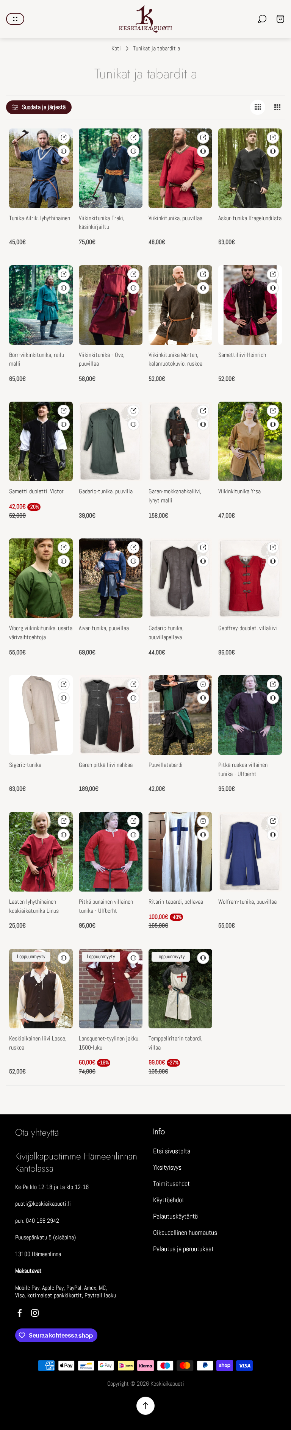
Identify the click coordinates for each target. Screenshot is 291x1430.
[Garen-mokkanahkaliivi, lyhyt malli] (180, 441)
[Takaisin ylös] (145, 1406)
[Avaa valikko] (15, 19)
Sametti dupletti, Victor (36, 491)
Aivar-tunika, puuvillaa (104, 628)
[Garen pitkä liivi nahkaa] (110, 715)
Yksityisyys (167, 1167)
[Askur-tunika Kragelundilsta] (250, 168)
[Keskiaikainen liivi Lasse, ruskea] (41, 988)
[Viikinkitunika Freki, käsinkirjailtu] (110, 168)
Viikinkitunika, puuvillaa (175, 218)
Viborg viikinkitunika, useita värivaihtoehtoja (40, 632)
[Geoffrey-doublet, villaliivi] (250, 578)
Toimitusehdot (171, 1183)
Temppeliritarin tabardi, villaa (175, 1043)
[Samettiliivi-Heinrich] (250, 305)
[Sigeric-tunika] (41, 715)
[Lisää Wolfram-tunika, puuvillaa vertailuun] (273, 835)
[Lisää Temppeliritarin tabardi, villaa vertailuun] (203, 958)
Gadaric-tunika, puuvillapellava (166, 632)
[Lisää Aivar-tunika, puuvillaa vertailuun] (133, 561)
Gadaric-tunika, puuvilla (106, 491)
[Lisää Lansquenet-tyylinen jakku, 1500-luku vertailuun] (133, 958)
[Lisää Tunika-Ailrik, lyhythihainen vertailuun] (64, 151)
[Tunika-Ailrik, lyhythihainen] (41, 168)
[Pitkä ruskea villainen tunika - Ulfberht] (250, 715)
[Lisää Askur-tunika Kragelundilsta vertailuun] (273, 151)
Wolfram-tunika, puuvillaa (247, 902)
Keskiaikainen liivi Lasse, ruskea (37, 1043)
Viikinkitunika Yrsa (239, 491)
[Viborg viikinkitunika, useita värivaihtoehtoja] (41, 578)
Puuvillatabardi (166, 765)
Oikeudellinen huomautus (185, 1232)
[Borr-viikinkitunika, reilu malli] (41, 305)
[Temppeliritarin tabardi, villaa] (180, 988)
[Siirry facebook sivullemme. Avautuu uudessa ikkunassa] (19, 1312)
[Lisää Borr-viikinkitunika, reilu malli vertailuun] (64, 288)
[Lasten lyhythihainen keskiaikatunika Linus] (41, 852)
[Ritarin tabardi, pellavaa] (180, 852)
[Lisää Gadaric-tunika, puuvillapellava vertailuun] (203, 561)
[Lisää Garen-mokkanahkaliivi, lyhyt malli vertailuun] (203, 424)
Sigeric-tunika (25, 765)
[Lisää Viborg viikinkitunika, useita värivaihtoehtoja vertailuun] (64, 561)
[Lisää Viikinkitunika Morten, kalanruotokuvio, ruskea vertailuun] (203, 288)
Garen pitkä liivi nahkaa (106, 765)
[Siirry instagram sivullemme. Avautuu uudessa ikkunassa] (34, 1312)
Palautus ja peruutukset (183, 1248)
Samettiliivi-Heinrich (242, 355)
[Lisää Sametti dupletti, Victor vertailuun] (64, 424)
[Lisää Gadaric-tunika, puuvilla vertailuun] (133, 424)
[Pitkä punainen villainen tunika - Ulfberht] (110, 852)
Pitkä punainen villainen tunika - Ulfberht (106, 906)
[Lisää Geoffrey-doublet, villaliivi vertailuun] (273, 561)
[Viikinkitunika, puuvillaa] (180, 168)
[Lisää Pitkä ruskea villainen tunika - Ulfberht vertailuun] (273, 698)
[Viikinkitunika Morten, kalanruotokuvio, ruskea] (180, 305)
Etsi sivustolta (171, 1151)
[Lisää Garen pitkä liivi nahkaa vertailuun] (133, 698)
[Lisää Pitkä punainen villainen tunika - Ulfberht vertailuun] (133, 835)
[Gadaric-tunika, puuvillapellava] (180, 578)
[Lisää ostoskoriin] (203, 821)
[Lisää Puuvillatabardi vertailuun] (203, 698)
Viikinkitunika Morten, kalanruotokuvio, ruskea (175, 359)
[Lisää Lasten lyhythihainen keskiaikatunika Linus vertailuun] (64, 835)
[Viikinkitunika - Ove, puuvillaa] (110, 305)
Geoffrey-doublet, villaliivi (247, 628)
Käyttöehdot (168, 1199)
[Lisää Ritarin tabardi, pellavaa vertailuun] (203, 835)
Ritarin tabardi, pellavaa (176, 902)
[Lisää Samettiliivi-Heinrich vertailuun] (273, 288)
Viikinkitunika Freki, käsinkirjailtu (101, 222)
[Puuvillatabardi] (180, 715)
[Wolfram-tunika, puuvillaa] (250, 852)
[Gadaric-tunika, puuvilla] (110, 441)
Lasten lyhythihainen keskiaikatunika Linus (34, 906)
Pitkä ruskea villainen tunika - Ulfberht (243, 769)
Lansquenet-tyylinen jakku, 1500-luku (109, 1043)
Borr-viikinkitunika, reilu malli (36, 359)
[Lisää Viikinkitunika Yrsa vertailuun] (273, 424)
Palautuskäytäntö (175, 1216)
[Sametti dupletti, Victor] (41, 441)
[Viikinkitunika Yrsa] (250, 441)
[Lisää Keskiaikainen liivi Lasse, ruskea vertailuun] (64, 958)
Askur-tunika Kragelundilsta (250, 218)
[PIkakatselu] (64, 137)
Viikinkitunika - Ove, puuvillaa (101, 359)
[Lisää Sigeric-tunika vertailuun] (64, 698)
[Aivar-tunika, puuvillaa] (110, 578)
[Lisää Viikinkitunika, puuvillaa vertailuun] (203, 151)
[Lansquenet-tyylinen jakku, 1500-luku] (110, 988)
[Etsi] (262, 19)
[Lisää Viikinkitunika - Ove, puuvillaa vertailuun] (133, 288)
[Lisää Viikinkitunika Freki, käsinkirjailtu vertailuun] (133, 151)
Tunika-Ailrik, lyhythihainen (39, 218)
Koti (116, 48)
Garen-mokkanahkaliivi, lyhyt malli (175, 496)
